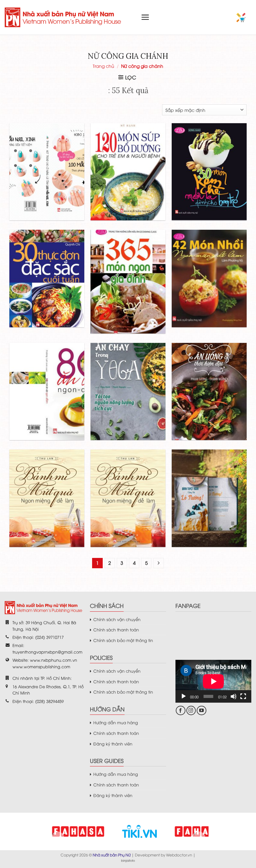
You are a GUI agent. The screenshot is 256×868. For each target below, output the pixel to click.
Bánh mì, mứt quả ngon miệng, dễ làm (127, 484)
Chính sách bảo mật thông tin (123, 640)
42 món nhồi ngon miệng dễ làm (209, 264)
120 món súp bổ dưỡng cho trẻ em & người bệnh (127, 157)
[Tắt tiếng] (233, 696)
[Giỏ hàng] (241, 17)
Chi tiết (34, 189)
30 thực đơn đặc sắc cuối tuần (46, 264)
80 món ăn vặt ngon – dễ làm (47, 377)
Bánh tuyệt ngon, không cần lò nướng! (209, 484)
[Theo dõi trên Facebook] (180, 710)
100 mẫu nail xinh (47, 157)
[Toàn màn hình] (243, 696)
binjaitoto (128, 860)
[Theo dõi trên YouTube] (201, 710)
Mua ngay (60, 189)
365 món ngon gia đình (128, 267)
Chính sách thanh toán (116, 629)
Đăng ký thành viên (112, 743)
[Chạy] (183, 696)
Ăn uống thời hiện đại (209, 377)
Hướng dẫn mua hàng (115, 722)
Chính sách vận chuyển (116, 619)
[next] (198, 838)
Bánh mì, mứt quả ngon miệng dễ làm (46, 484)
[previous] (57, 838)
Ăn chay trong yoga (128, 377)
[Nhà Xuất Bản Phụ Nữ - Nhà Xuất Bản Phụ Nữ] (64, 17)
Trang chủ (103, 66)
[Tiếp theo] (158, 563)
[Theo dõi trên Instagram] (191, 710)
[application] (213, 681)
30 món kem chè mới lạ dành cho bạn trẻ (209, 157)
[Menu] (145, 17)
